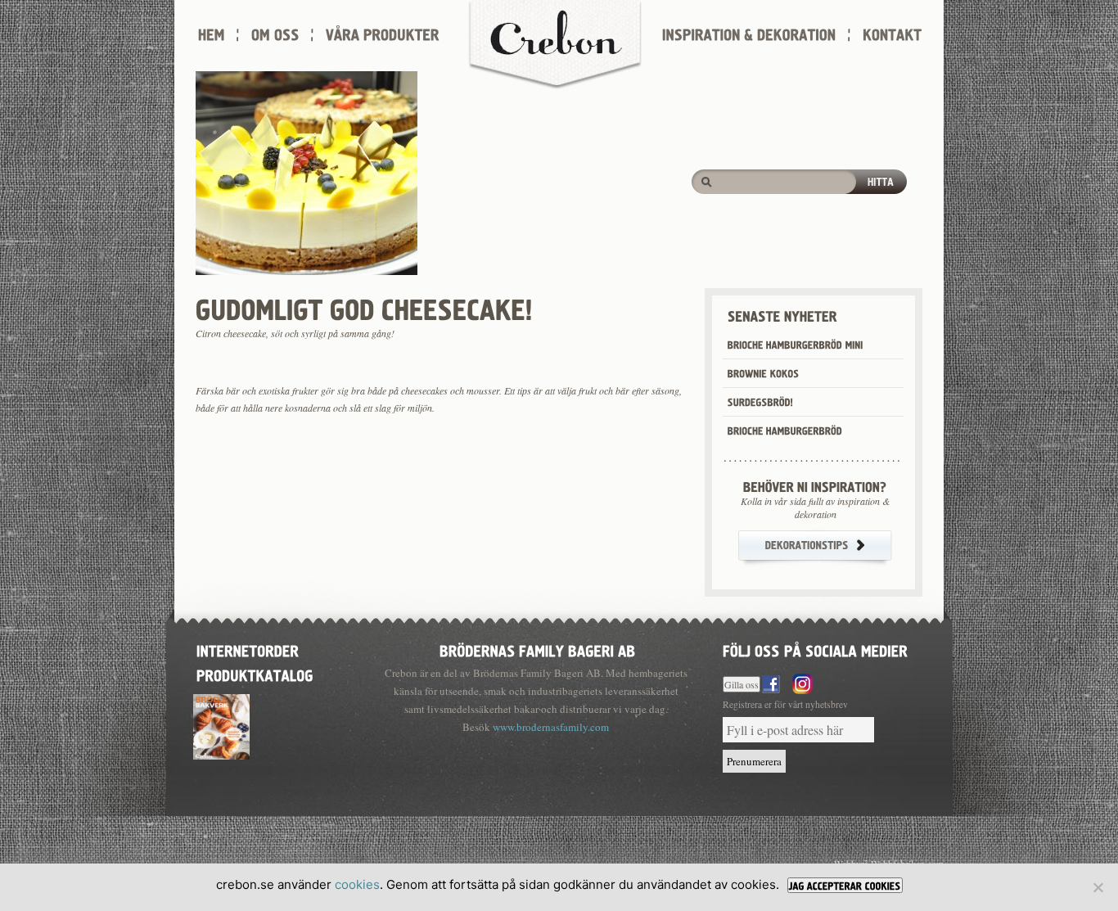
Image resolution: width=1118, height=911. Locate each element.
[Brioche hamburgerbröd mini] (813, 345)
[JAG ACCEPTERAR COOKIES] (845, 885)
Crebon (554, 45)
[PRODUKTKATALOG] (254, 674)
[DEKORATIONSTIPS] (815, 548)
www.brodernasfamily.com (551, 726)
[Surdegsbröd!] (813, 402)
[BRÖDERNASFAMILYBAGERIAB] (535, 649)
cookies (357, 884)
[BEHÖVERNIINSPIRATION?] (815, 486)
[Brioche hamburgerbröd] (813, 430)
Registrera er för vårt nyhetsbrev (785, 704)
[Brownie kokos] (813, 373)
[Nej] (1097, 887)
